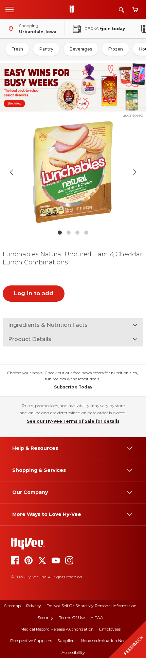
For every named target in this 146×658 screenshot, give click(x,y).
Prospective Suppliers (31, 640)
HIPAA (96, 617)
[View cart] (135, 9)
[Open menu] (9, 9)
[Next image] (135, 172)
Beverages (81, 49)
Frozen (115, 49)
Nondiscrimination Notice (105, 640)
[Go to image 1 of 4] (59, 232)
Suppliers (66, 640)
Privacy (33, 605)
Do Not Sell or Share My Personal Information (91, 605)
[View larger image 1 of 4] (73, 172)
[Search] (121, 10)
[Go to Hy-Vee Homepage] (74, 9)
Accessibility (73, 652)
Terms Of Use (72, 617)
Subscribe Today (73, 387)
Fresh (17, 49)
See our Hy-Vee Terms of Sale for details (73, 421)
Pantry (46, 49)
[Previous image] (11, 172)
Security (46, 617)
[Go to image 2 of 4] (68, 232)
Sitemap (12, 605)
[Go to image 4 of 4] (86, 232)
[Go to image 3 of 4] (77, 232)
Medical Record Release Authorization (57, 629)
